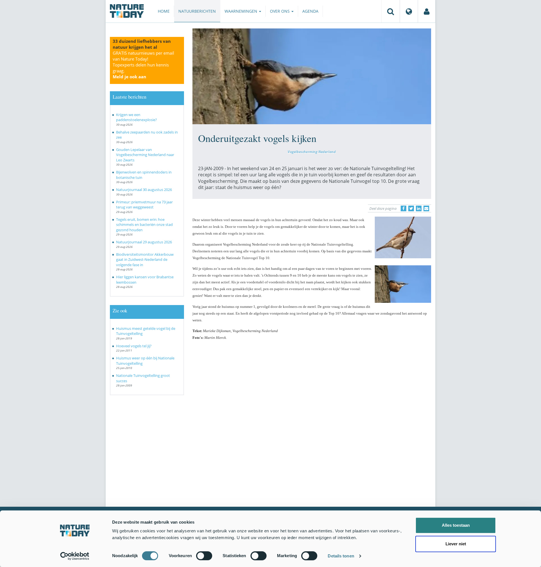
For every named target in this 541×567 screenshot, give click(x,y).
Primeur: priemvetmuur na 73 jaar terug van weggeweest (144, 204)
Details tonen (341, 555)
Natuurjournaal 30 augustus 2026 (144, 189)
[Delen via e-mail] (426, 208)
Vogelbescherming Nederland (312, 151)
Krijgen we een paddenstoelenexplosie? (136, 117)
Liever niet (455, 543)
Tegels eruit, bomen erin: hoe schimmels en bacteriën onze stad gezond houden (144, 224)
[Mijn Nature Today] (426, 11)
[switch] (204, 555)
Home (164, 11)
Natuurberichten (197, 11)
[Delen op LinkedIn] (419, 208)
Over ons (280, 11)
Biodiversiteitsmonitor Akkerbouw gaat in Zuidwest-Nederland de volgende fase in (145, 259)
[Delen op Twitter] (411, 208)
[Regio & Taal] (409, 11)
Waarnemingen (241, 11)
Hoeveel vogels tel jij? (134, 345)
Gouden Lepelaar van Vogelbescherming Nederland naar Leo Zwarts (145, 155)
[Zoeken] (390, 11)
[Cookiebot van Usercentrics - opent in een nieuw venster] (74, 556)
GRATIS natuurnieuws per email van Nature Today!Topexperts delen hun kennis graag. (143, 64)
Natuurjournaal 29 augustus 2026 (144, 241)
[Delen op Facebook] (403, 208)
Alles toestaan (456, 525)
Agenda (310, 11)
